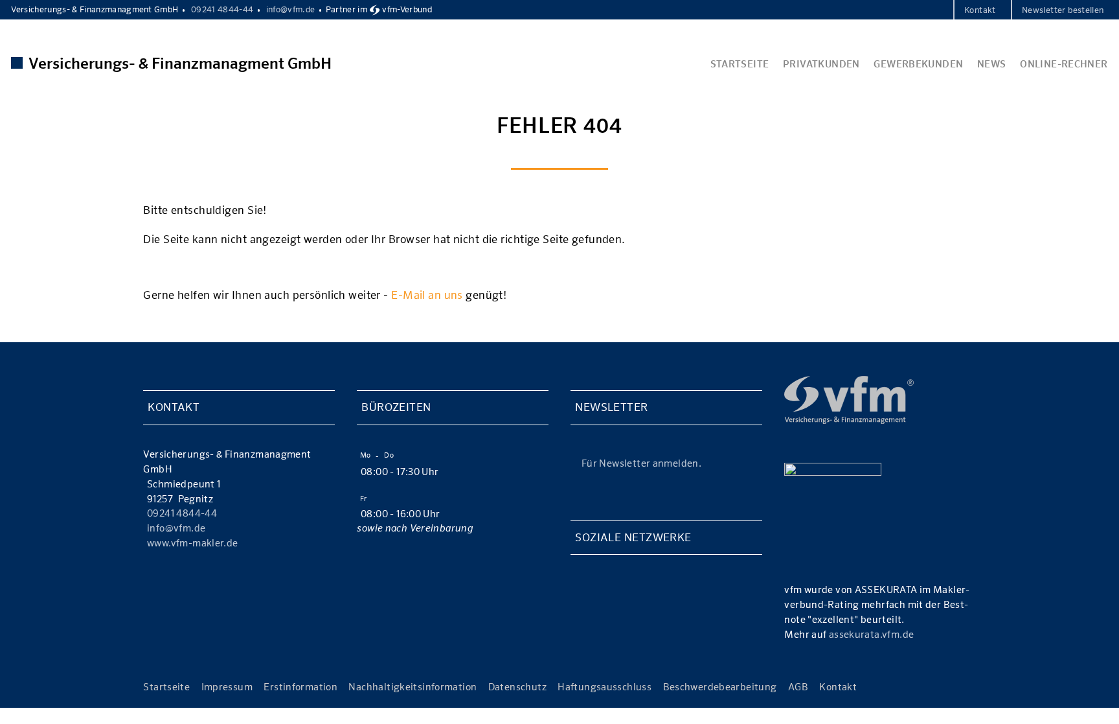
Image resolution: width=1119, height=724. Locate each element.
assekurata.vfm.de (871, 634)
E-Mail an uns (427, 294)
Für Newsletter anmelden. (641, 463)
